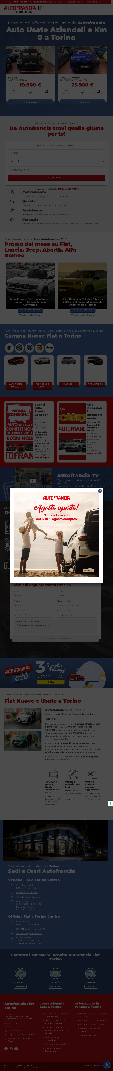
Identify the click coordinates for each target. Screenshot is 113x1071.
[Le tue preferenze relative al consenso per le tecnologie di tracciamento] (110, 803)
